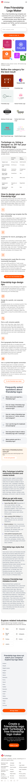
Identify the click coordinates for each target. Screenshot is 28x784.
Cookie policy (22, 775)
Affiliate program (23, 767)
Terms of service (23, 777)
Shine (4, 684)
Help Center (13, 773)
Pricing (11, 769)
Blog (20, 771)
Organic (4, 691)
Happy (4, 700)
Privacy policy (22, 773)
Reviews (12, 775)
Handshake (5, 698)
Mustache (5, 677)
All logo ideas (14, 710)
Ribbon (4, 672)
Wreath (4, 665)
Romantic (5, 689)
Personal (5, 705)
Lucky (4, 703)
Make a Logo (14, 745)
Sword (4, 682)
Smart (4, 693)
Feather (4, 686)
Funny (4, 679)
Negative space (6, 668)
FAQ (20, 763)
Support (12, 771)
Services (12, 777)
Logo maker (21, 765)
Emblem (4, 663)
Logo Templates (22, 769)
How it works (13, 767)
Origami (4, 670)
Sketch (4, 675)
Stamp (4, 696)
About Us (12, 765)
